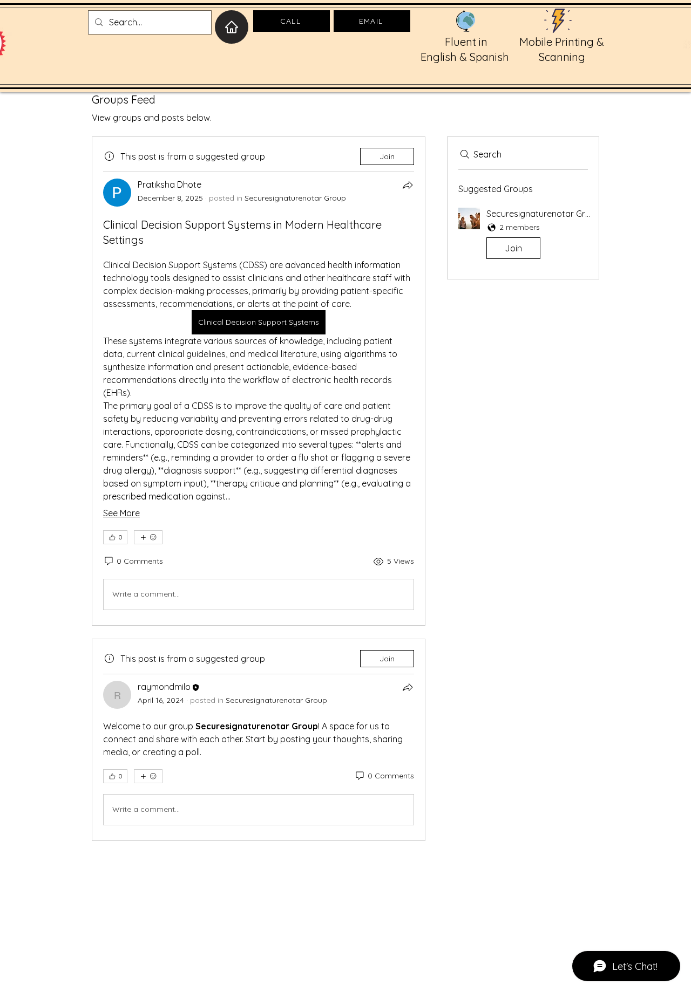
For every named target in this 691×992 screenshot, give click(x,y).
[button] (523, 235)
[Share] (407, 185)
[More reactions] (148, 537)
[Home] (231, 27)
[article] (258, 380)
